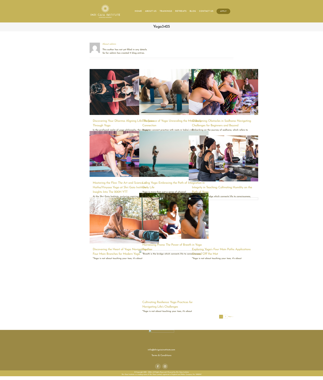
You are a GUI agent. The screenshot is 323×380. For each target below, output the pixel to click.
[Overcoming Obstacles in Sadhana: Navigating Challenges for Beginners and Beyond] (223, 92)
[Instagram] (165, 366)
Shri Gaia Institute (182, 372)
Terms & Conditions (161, 355)
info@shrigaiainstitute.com (161, 350)
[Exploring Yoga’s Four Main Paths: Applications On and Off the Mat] (223, 220)
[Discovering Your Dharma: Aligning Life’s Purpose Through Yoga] (124, 92)
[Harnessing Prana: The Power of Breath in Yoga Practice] (174, 216)
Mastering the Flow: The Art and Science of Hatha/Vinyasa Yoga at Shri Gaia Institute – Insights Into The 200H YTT (120, 187)
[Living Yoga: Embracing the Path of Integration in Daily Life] (174, 154)
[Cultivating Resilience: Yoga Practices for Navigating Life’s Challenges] (174, 273)
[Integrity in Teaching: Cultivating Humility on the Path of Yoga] (223, 158)
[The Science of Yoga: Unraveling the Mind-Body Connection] (174, 92)
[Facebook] (158, 366)
